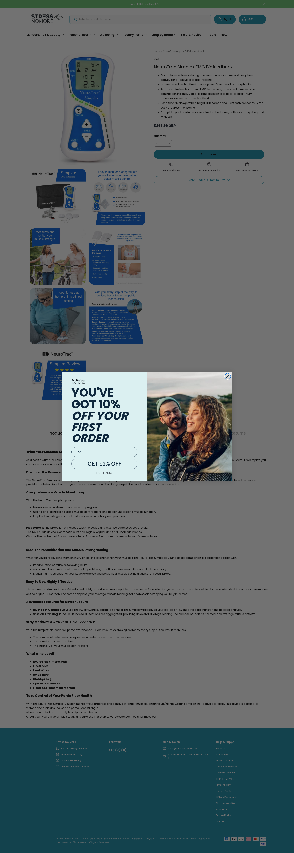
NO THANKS (104, 472)
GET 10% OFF (104, 464)
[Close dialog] (228, 376)
